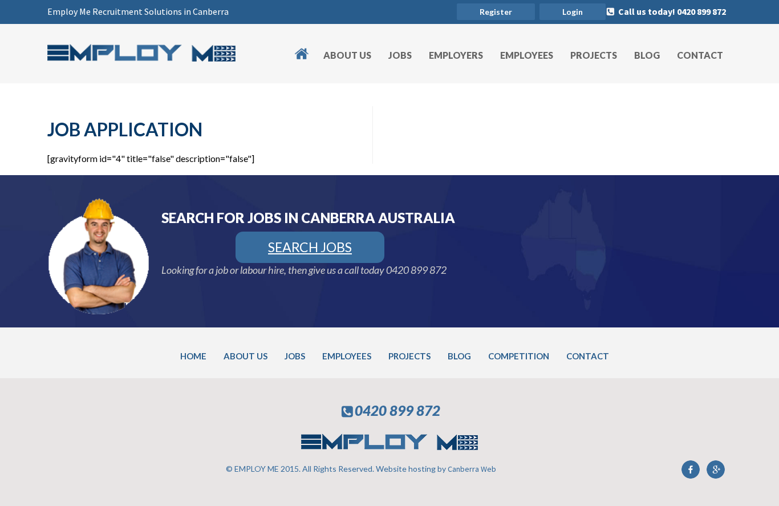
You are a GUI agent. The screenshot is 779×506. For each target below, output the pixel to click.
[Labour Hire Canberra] (141, 57)
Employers (456, 55)
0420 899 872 (416, 270)
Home (193, 356)
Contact (700, 55)
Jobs (400, 55)
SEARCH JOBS (310, 247)
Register (496, 12)
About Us (347, 55)
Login (572, 12)
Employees (526, 55)
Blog (647, 55)
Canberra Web (472, 469)
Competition (518, 356)
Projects (593, 55)
